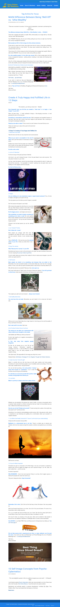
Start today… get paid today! (15, 77)
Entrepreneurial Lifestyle (14, 22)
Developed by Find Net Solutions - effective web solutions (26, 604)
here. (46, 86)
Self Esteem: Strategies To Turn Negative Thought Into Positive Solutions (33, 357)
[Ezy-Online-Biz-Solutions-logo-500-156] (10, 5)
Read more (11, 590)
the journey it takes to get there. (24, 252)
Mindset (22, 22)
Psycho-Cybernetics (23, 582)
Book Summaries (12, 574)
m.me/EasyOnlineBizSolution (18, 83)
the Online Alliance (23, 584)
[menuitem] (21, 5)
